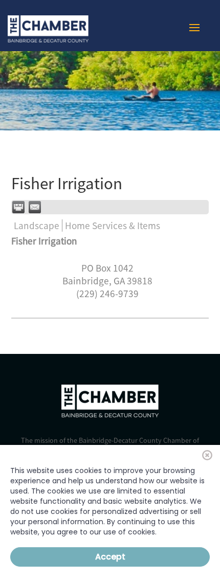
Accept (110, 557)
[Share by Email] (35, 207)
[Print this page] (18, 207)
